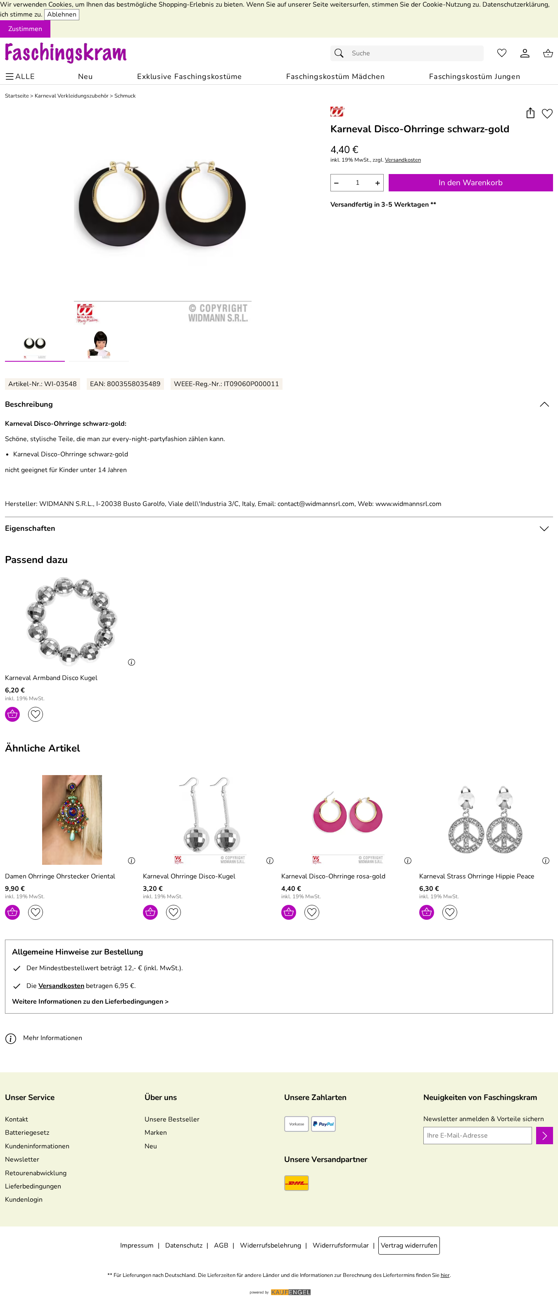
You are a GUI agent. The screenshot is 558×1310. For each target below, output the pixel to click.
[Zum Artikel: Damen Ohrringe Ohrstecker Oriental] (72, 820)
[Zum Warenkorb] (548, 53)
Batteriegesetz (27, 1132)
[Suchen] (341, 53)
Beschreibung (29, 404)
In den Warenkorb (471, 182)
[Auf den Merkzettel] (547, 114)
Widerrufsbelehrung (270, 1245)
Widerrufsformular (341, 1245)
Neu (151, 1146)
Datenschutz (183, 1245)
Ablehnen (61, 14)
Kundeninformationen (37, 1146)
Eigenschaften (30, 528)
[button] (530, 114)
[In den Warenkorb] (12, 714)
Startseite (17, 96)
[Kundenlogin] (525, 53)
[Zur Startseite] (73, 53)
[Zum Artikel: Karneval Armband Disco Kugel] (72, 622)
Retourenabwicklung (35, 1173)
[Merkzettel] (502, 53)
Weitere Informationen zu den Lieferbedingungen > (90, 1001)
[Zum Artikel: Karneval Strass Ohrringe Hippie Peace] (486, 820)
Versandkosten (403, 160)
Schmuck (125, 96)
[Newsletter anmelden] (544, 1135)
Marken (156, 1132)
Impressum (137, 1245)
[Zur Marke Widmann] (337, 112)
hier (445, 1275)
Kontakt (16, 1119)
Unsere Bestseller (172, 1119)
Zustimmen (25, 28)
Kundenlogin (24, 1199)
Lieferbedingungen (33, 1186)
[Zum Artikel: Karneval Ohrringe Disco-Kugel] (210, 820)
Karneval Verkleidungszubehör (72, 96)
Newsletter (22, 1159)
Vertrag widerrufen (409, 1245)
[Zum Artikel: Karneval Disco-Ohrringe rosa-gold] (348, 820)
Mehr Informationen (52, 1038)
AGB (221, 1245)
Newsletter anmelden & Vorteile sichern (483, 1119)
